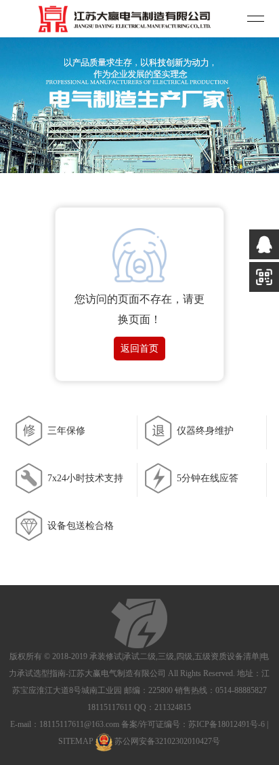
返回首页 (139, 348)
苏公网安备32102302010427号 (167, 742)
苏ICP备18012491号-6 (226, 724)
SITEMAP (75, 742)
